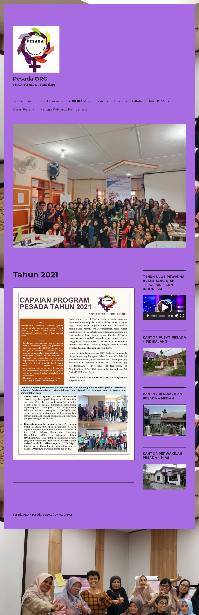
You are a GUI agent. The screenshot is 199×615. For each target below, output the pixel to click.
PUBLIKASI (77, 101)
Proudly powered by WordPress (52, 514)
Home (17, 101)
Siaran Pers (21, 109)
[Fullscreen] (182, 316)
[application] (164, 307)
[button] (164, 307)
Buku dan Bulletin (128, 101)
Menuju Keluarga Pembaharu (63, 109)
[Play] (148, 316)
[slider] (162, 316)
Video (99, 101)
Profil (32, 101)
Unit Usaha (50, 101)
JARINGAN (156, 101)
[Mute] (176, 316)
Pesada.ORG (30, 78)
